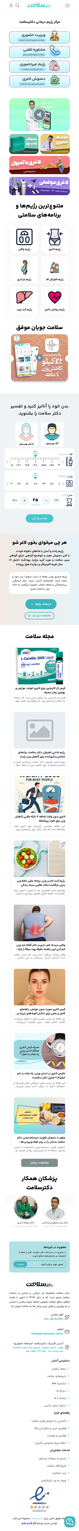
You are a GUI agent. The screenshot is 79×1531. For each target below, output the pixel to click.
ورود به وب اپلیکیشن (53, 1480)
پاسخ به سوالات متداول (52, 1459)
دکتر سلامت (36, 1519)
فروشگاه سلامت (56, 1466)
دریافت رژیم (43, 604)
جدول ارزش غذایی (55, 1405)
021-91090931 (53, 1319)
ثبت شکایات (59, 1473)
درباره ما (61, 1391)
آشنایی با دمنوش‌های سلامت (48, 1421)
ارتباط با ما (60, 1398)
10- (56, 500)
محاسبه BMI (59, 1384)
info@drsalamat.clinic (47, 1333)
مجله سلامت (59, 1369)
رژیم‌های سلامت (56, 1376)
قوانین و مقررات (56, 1436)
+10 (14, 500)
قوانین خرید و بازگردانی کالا (50, 1428)
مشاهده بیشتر (39, 1163)
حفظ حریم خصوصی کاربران (50, 1443)
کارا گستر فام (29, 1523)
